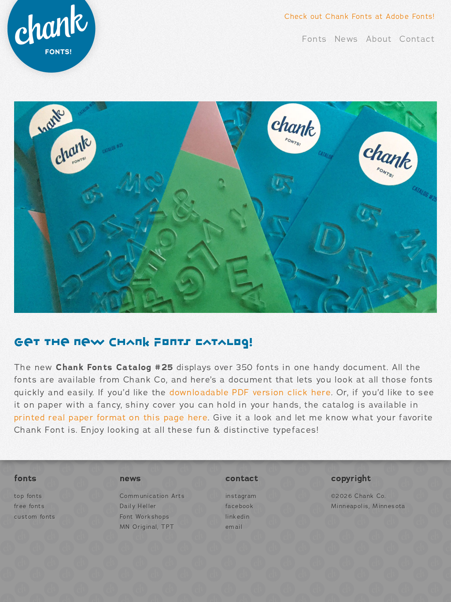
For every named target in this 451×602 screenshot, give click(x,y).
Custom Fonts (35, 517)
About (379, 39)
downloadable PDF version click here (250, 392)
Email (234, 527)
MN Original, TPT (147, 527)
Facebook (240, 506)
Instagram (241, 496)
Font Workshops (145, 517)
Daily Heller (138, 506)
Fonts (314, 39)
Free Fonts (29, 506)
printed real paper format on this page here (111, 418)
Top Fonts (28, 496)
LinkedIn (238, 517)
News (347, 39)
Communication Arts (152, 496)
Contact (417, 39)
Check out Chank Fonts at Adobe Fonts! (360, 17)
